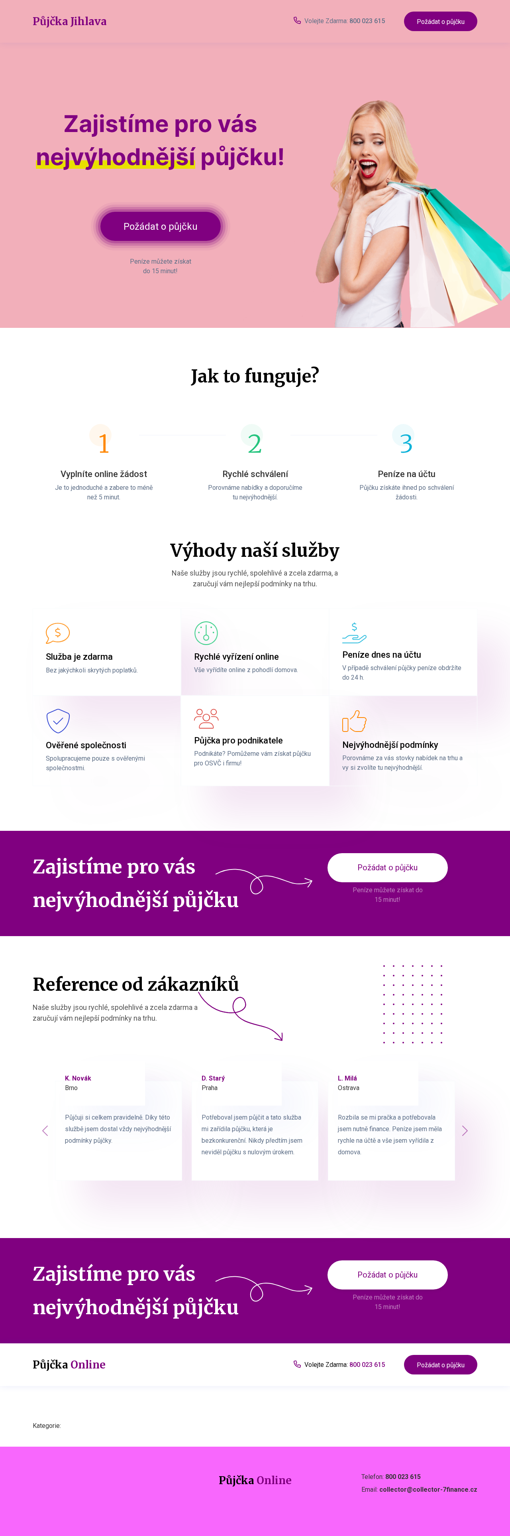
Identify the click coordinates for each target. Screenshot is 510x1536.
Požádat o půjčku (441, 22)
